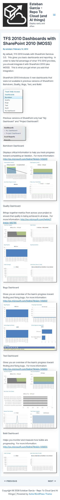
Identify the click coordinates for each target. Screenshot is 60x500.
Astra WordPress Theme (40, 494)
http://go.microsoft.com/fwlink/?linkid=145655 (25, 447)
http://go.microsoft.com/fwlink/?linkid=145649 (25, 159)
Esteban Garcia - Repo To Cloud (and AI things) (38, 12)
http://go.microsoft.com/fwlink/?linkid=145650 (25, 301)
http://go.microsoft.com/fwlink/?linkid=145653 (25, 369)
